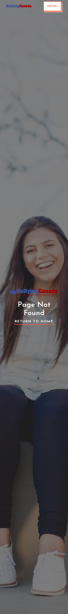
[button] (52, 6)
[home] (18, 6)
